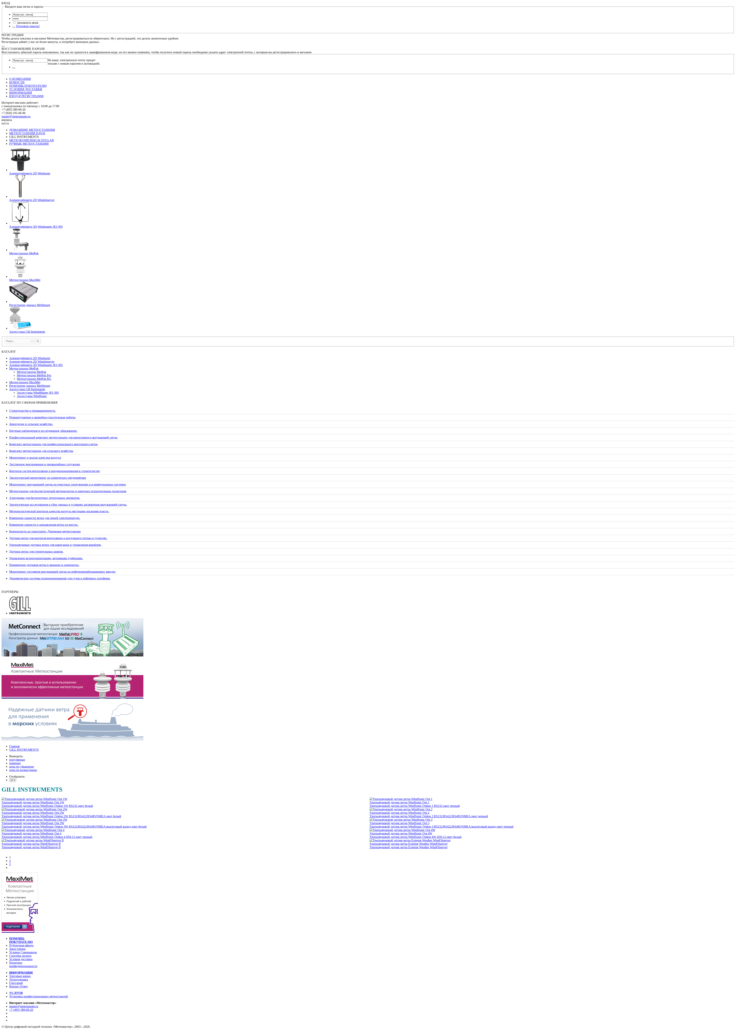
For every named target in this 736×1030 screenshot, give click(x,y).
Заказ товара (17, 948)
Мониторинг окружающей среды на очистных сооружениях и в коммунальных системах (67, 484)
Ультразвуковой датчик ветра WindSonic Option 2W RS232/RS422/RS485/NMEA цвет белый (61, 816)
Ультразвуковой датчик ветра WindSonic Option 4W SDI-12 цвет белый (416, 837)
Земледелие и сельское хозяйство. (31, 424)
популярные (17, 759)
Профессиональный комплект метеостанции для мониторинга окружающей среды (63, 437)
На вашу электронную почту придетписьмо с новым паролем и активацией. (74, 61)
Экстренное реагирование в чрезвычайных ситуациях (44, 464)
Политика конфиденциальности (23, 964)
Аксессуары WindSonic (32, 396)
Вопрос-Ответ (18, 986)
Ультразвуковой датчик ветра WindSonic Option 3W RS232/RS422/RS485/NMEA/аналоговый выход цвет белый (74, 826)
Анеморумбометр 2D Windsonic (29, 358)
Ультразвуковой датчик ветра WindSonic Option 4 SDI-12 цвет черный (47, 837)
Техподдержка (18, 979)
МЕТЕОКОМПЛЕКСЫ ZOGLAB (31, 140)
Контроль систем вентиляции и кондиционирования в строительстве (54, 471)
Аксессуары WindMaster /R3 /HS (38, 392)
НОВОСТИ (17, 82)
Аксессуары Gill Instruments (27, 389)
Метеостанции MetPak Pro (34, 375)
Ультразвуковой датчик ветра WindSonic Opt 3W (33, 823)
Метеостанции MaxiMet (24, 382)
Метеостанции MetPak (24, 368)
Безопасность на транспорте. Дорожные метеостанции (45, 531)
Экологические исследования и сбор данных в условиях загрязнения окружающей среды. (68, 504)
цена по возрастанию (23, 770)
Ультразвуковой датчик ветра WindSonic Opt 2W (33, 812)
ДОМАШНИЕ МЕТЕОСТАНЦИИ (32, 129)
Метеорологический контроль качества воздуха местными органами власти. (59, 511)
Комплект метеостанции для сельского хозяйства (41, 451)
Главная (14, 746)
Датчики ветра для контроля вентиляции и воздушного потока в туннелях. (58, 538)
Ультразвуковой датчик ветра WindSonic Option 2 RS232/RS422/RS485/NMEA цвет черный (429, 816)
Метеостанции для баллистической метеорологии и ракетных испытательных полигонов (67, 491)
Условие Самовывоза (23, 952)
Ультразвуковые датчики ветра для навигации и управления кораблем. (55, 544)
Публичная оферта (21, 945)
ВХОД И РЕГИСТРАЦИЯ (26, 96)
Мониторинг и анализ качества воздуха (35, 457)
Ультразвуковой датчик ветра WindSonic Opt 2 (399, 812)
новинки (15, 763)
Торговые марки (20, 976)
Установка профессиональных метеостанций (38, 996)
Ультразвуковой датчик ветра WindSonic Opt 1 (399, 802)
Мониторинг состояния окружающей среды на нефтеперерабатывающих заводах (62, 571)
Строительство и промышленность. (32, 410)
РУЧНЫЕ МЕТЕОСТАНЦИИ (29, 143)
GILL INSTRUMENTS (24, 749)
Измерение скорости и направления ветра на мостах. (43, 524)
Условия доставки (21, 959)
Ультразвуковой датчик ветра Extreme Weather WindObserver (409, 843)
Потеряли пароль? (28, 26)
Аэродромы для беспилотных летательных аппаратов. (44, 497)
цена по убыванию (21, 766)
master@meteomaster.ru (16, 116)
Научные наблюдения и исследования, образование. (43, 430)
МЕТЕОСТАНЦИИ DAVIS (27, 133)
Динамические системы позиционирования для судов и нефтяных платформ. (59, 578)
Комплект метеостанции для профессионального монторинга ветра (53, 444)
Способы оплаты (20, 955)
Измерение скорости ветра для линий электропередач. (44, 518)
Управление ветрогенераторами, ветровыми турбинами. (46, 558)
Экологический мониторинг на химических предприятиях (47, 477)
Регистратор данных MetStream (29, 385)
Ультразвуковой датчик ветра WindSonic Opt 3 (399, 823)
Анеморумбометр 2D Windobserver (31, 361)
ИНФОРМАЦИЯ (20, 92)
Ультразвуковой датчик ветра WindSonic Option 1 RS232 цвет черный (415, 805)
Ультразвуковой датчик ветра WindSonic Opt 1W (33, 802)
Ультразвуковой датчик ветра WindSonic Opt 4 (31, 833)
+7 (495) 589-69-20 (21, 1009)
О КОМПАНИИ (20, 78)
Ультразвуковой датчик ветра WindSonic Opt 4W (401, 833)
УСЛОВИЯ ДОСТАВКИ (25, 89)
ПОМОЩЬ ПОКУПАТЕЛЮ (28, 85)
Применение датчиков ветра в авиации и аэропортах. (44, 565)
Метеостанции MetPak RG (34, 378)
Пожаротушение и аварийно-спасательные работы (42, 417)
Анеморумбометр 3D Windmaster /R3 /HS (36, 365)
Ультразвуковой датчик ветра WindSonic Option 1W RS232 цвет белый (47, 805)
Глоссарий (16, 983)
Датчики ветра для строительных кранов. (36, 551)
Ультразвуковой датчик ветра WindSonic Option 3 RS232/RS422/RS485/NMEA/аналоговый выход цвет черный (441, 826)
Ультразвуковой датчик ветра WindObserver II (31, 843)
